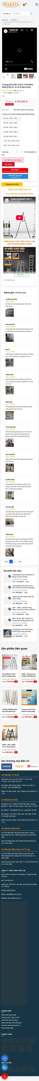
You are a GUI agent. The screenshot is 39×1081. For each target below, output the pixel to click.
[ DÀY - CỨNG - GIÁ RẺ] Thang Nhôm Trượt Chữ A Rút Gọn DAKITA (23, 609)
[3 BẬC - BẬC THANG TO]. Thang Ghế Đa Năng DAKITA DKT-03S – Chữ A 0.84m (9, 746)
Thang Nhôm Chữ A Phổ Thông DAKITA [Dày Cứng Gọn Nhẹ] (22, 630)
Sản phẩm (14, 20)
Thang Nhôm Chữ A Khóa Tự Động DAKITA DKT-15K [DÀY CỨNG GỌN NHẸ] (9, 675)
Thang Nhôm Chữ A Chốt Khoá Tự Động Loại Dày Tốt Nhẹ (23, 576)
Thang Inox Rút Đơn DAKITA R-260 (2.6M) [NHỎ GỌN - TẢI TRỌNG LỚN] (28, 710)
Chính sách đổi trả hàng (9, 1020)
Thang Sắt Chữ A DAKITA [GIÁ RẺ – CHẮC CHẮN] (23, 598)
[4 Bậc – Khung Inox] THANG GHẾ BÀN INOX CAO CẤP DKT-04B (29, 675)
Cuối (19, 562)
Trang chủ (4, 20)
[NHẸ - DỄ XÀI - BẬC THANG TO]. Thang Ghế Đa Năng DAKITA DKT (23, 619)
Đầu (6, 562)
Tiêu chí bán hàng (7, 1028)
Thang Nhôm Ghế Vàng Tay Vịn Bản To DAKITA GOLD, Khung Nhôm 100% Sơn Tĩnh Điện (23, 587)
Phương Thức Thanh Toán (10, 1017)
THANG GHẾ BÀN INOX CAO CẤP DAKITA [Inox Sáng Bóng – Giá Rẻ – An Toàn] (9, 710)
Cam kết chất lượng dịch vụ (10, 1025)
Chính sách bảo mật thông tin (11, 1023)
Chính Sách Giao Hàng (8, 1015)
